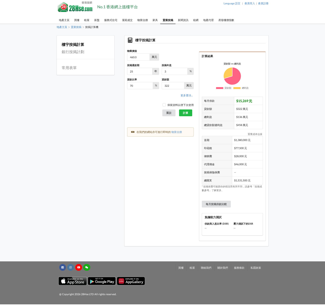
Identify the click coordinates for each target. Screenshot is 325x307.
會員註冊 (263, 3)
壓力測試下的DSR (243, 223)
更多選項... (187, 95)
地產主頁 (64, 20)
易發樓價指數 (226, 20)
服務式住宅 (110, 20)
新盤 (96, 20)
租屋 (86, 20)
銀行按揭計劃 (73, 52)
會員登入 (250, 3)
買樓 (76, 20)
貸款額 (165, 79)
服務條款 (239, 267)
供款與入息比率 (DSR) (217, 223)
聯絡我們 (206, 267)
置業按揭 (168, 20)
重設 (169, 112)
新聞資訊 (183, 20)
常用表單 (69, 68)
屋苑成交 (127, 20)
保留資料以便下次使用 (180, 104)
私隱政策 (256, 267)
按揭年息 (167, 65)
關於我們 (222, 267)
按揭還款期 (133, 65)
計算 (185, 112)
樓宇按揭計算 (73, 44)
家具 (155, 20)
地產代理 (208, 20)
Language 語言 (232, 3)
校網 (195, 20)
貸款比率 (132, 79)
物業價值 (132, 50)
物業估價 (142, 20)
